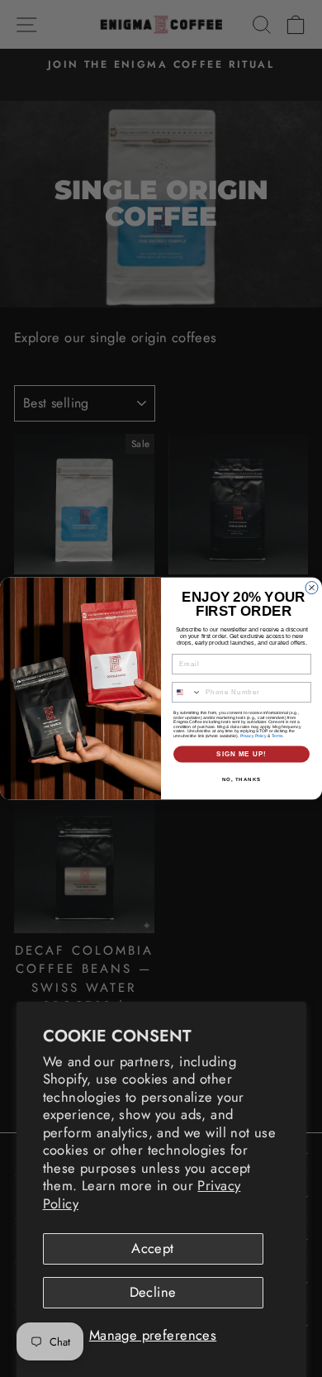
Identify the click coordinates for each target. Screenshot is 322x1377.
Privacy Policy (253, 735)
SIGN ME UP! (241, 754)
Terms (277, 735)
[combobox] (187, 692)
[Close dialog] (311, 588)
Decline (153, 1292)
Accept (152, 1248)
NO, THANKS (242, 779)
